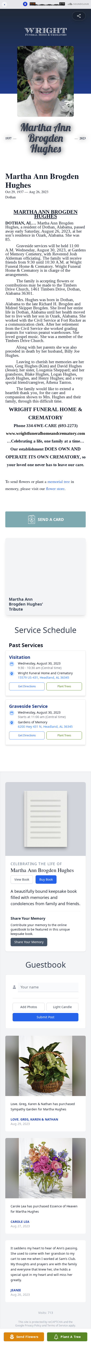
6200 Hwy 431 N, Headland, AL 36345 (45, 726)
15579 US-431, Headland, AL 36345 (43, 677)
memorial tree (58, 481)
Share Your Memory (29, 942)
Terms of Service (57, 1325)
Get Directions (27, 686)
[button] (45, 1066)
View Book (21, 879)
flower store (55, 488)
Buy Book (46, 879)
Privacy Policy (33, 1325)
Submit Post (45, 1017)
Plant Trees (64, 686)
